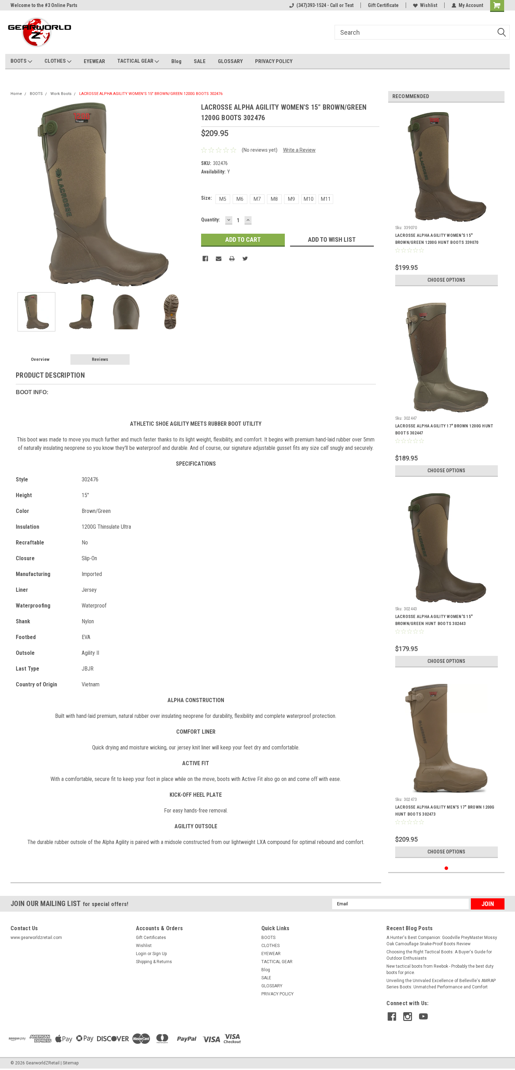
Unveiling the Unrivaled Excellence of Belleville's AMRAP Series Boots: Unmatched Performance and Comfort (441, 983)
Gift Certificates (151, 937)
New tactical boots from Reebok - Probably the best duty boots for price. (440, 969)
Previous (18, 194)
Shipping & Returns (154, 961)
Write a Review (299, 150)
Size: (206, 198)
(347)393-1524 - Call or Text (324, 5)
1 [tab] (446, 868)
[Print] (232, 258)
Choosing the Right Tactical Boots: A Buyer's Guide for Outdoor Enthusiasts (439, 955)
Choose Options (446, 280)
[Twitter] (245, 258)
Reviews (100, 359)
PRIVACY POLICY (274, 61)
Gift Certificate (383, 5)
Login (141, 953)
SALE (200, 61)
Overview (40, 359)
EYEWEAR (94, 61)
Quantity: (210, 219)
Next (189, 194)
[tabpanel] (446, 198)
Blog (176, 61)
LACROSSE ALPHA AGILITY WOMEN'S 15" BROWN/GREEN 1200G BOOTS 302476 (150, 93)
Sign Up (159, 953)
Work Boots (60, 93)
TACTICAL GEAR (135, 61)
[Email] (218, 258)
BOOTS (19, 61)
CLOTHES (55, 61)
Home (16, 93)
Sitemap (70, 1063)
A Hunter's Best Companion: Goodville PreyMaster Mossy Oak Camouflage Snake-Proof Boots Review (441, 940)
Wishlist (428, 5)
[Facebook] (205, 258)
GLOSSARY (230, 61)
